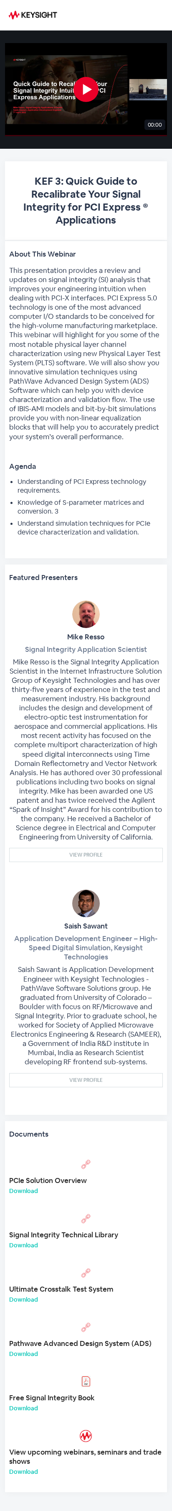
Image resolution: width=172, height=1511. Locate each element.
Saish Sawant (86, 926)
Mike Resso (85, 636)
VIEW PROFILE (86, 855)
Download (23, 1191)
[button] (86, 89)
